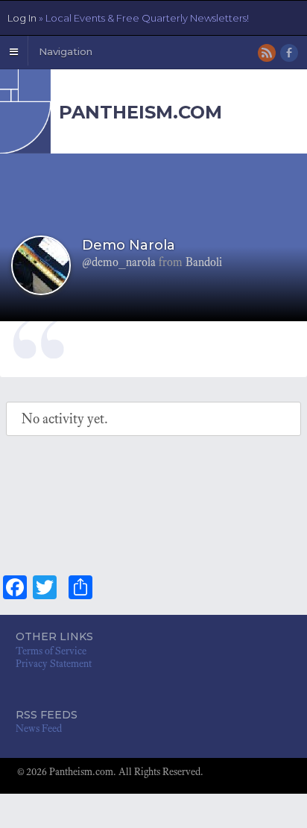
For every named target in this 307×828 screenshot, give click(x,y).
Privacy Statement (54, 663)
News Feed (39, 728)
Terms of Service (51, 651)
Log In (128, 18)
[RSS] (268, 54)
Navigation (65, 51)
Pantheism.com (140, 112)
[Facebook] (290, 54)
